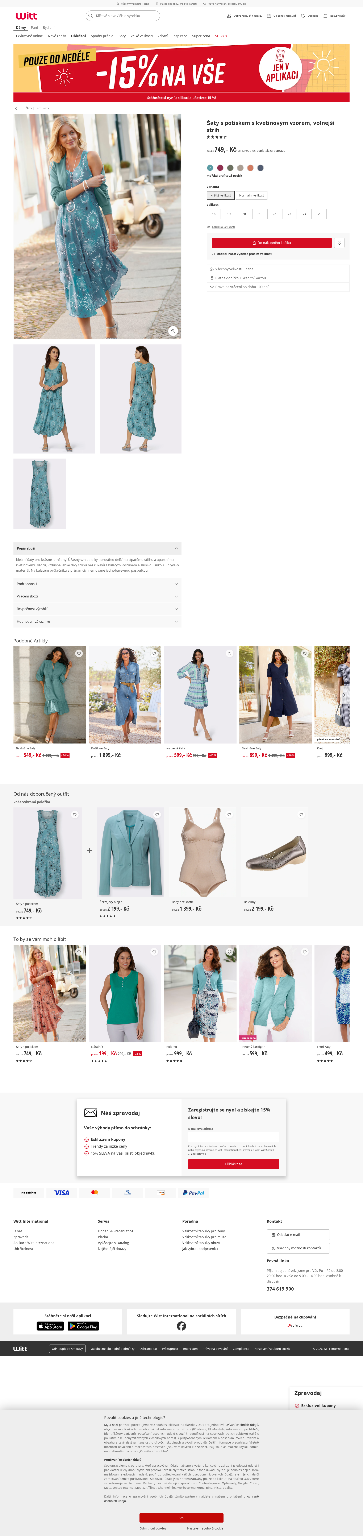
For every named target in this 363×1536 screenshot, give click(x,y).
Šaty (29, 108)
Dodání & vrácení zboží (116, 1231)
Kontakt (274, 1221)
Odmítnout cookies (153, 1528)
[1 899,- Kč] (125, 695)
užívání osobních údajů (241, 1425)
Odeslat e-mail (293, 1235)
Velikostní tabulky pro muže (204, 1237)
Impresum (190, 1349)
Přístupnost (170, 1349)
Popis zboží (26, 548)
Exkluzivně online (29, 36)
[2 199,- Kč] (130, 852)
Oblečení (78, 36)
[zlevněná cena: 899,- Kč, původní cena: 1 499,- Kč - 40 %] (275, 695)
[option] (210, 168)
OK (181, 1518)
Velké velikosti (142, 36)
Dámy (21, 27)
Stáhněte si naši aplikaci (68, 1315)
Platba (103, 1237)
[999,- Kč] (200, 993)
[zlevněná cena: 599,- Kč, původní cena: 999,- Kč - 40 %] (200, 695)
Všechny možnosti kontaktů (299, 1248)
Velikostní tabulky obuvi (201, 1243)
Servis (103, 1221)
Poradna (190, 1221)
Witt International (30, 1221)
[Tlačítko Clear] (155, 15)
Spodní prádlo (102, 36)
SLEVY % (221, 36)
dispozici (201, 1447)
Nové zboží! (57, 36)
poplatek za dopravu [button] (270, 151)
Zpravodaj (21, 1237)
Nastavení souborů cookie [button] (272, 1349)
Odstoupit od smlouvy (67, 1349)
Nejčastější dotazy (112, 1248)
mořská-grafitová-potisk (224, 176)
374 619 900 (280, 1288)
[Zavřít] (358, 1392)
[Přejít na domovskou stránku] (26, 15)
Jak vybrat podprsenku (200, 1248)
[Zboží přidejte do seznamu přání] (339, 243)
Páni (34, 27)
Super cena (201, 36)
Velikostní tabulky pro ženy (203, 1231)
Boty (122, 36)
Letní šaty (42, 108)
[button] (15, 108)
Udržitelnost (23, 1248)
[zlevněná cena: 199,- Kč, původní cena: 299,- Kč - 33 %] (125, 993)
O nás (17, 1231)
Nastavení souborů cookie (205, 1528)
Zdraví (163, 36)
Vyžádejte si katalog (113, 1243)
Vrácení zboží (27, 596)
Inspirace (180, 36)
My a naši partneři (117, 1425)
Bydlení (48, 27)
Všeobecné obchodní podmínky (112, 1349)
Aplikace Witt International (34, 1243)
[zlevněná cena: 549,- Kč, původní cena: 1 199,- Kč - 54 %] (49, 695)
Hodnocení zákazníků (33, 621)
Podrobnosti (27, 583)
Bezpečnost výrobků (33, 608)
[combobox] (132, 16)
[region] (181, 1473)
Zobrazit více (198, 1153)
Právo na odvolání (215, 1349)
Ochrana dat (148, 1349)
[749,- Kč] (49, 993)
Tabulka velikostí (223, 227)
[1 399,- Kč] (202, 852)
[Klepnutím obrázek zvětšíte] (173, 331)
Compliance (241, 1349)
